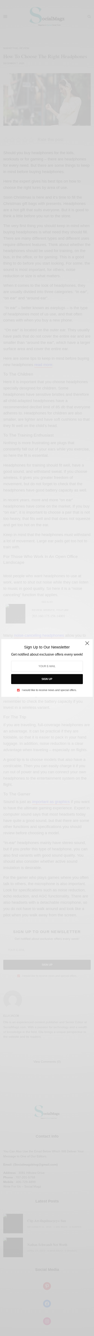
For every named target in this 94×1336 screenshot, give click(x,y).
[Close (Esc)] (87, 645)
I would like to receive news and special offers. (49, 690)
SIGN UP (47, 679)
